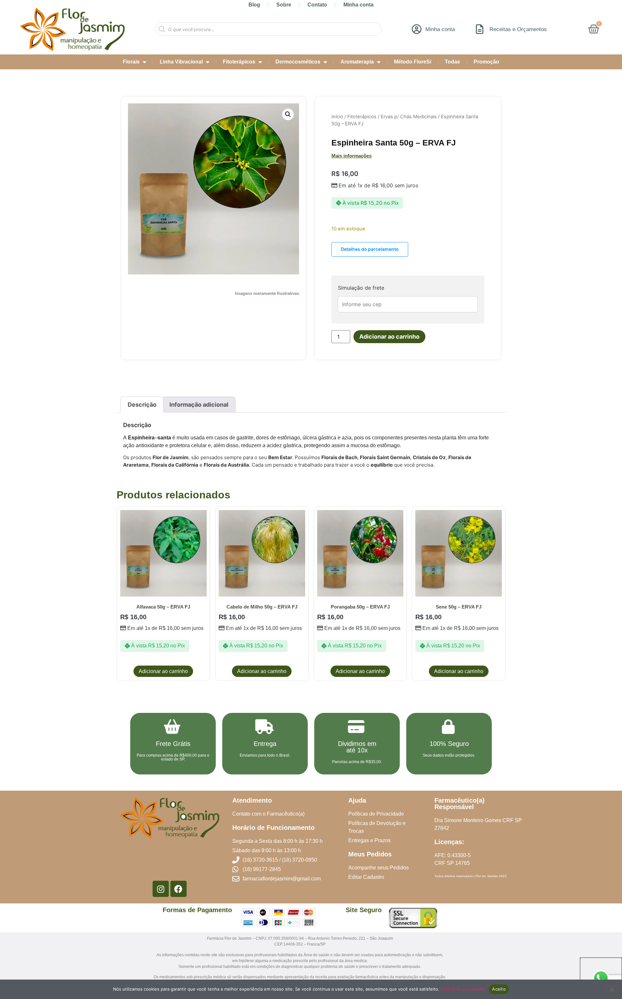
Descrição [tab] (142, 404)
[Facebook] (178, 889)
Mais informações (351, 155)
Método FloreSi (412, 61)
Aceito (499, 989)
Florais (131, 61)
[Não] (611, 989)
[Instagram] (161, 889)
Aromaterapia (357, 61)
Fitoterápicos (239, 61)
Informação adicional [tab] (198, 404)
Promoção (486, 61)
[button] (288, 114)
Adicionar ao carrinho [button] (163, 671)
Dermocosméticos (297, 61)
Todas (452, 61)
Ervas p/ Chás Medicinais (409, 117)
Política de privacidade (463, 989)
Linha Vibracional (181, 61)
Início (337, 117)
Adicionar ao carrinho (389, 336)
